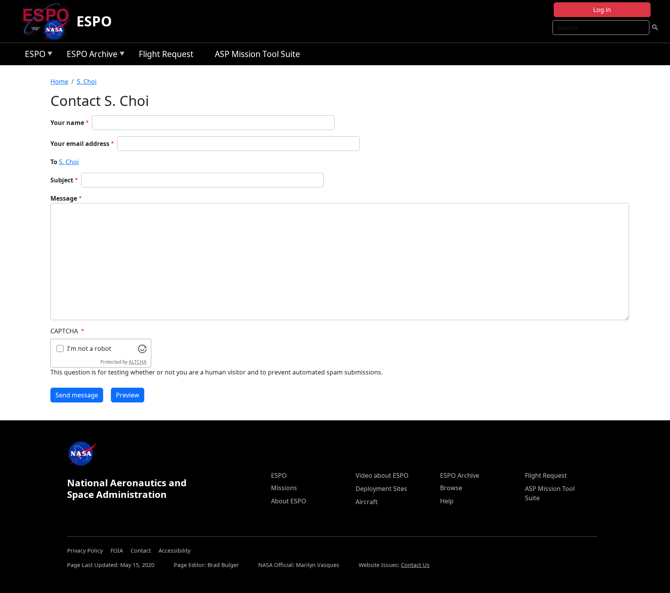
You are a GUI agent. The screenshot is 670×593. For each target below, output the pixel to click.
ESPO (94, 21)
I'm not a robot (89, 348)
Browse (451, 488)
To (53, 162)
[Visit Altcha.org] (142, 348)
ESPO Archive (90, 55)
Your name (67, 122)
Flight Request (166, 54)
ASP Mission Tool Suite (257, 54)
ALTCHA (138, 362)
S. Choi (87, 81)
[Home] (49, 21)
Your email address (79, 143)
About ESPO (288, 501)
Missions (284, 488)
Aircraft (367, 502)
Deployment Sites (381, 488)
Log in (602, 9)
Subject (61, 180)
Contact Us (415, 565)
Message (63, 198)
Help (447, 501)
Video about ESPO (382, 475)
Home (59, 81)
